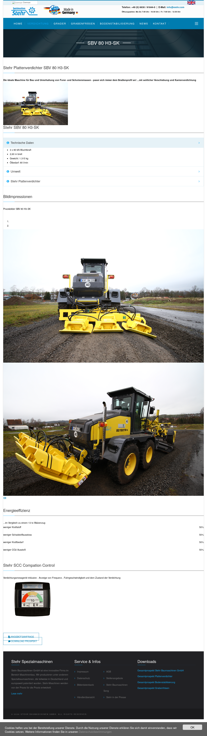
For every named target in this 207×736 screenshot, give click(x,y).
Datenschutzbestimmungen (95, 732)
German (26, 2)
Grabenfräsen (83, 23)
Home (18, 23)
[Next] (5, 497)
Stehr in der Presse (116, 697)
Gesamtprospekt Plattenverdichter (154, 676)
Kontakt (159, 23)
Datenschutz (83, 678)
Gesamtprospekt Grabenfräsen (153, 688)
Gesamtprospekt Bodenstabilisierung (156, 682)
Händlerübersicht (85, 697)
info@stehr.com (175, 7)
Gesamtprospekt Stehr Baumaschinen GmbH (160, 670)
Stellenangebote (114, 678)
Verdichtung (38, 23)
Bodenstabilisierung (117, 23)
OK (192, 727)
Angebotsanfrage (22, 636)
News (144, 23)
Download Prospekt (24, 641)
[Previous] (4, 497)
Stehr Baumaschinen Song (116, 687)
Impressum (82, 671)
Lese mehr (16, 693)
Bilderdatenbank (85, 684)
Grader (60, 23)
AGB (108, 671)
